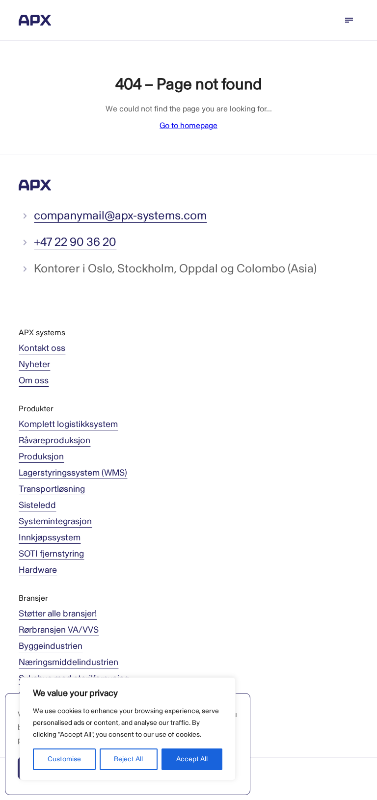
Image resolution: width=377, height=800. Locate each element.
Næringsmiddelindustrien (68, 662)
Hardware (38, 570)
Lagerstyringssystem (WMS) (73, 473)
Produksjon (41, 456)
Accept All (192, 759)
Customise (64, 759)
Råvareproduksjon (54, 440)
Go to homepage (188, 126)
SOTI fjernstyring (51, 554)
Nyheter (34, 364)
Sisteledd (37, 505)
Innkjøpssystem (50, 537)
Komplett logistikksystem (68, 424)
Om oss (34, 380)
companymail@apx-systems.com (120, 216)
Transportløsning (52, 489)
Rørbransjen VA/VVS (59, 630)
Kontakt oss (42, 348)
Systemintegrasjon (55, 521)
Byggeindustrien (50, 646)
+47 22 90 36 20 (75, 242)
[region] (128, 728)
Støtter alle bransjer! (58, 613)
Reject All (128, 759)
